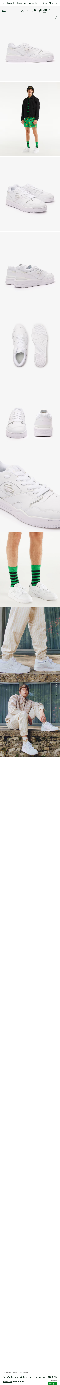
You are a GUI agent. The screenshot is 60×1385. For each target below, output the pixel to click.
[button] (22, 11)
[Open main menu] (56, 11)
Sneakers (24, 1373)
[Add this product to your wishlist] (56, 18)
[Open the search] (49, 11)
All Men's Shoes (10, 1373)
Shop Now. (46, 3)
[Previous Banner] (3, 3)
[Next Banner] (56, 3)
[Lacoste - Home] (4, 11)
